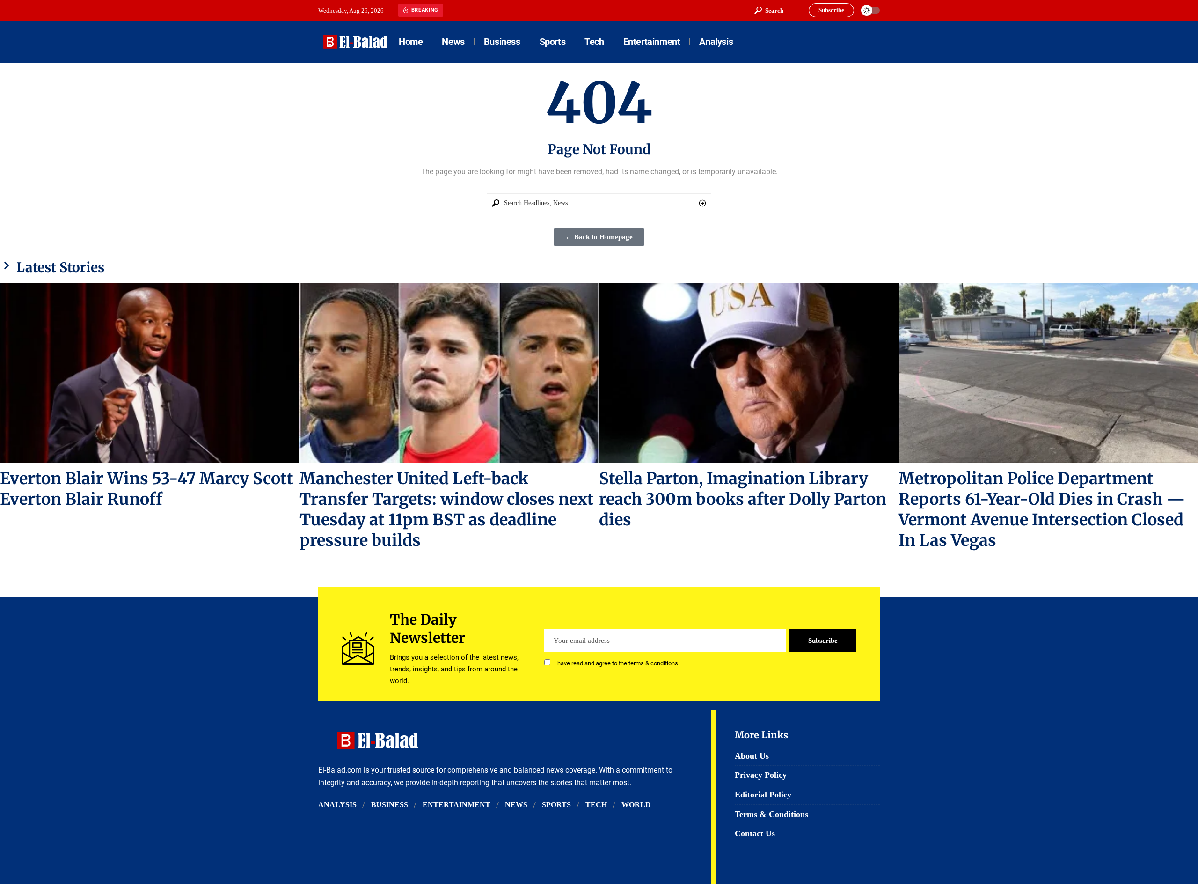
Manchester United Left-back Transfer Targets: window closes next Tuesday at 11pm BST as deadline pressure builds (447, 509)
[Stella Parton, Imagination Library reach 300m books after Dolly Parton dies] (748, 373)
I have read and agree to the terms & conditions (616, 663)
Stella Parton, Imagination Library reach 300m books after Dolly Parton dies (742, 499)
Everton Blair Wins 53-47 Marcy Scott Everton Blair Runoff (146, 489)
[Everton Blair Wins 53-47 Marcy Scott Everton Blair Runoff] (150, 373)
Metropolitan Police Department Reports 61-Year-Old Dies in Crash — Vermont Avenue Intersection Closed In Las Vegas (1041, 509)
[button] (768, 10)
